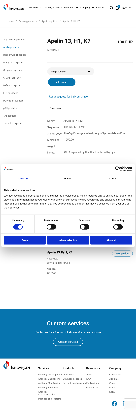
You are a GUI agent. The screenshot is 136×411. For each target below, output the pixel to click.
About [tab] (112, 178)
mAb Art (100, 7)
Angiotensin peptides (14, 39)
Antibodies (68, 374)
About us (114, 378)
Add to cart (62, 82)
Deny (25, 240)
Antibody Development (50, 374)
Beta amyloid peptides (14, 54)
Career (113, 383)
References (92, 387)
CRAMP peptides (12, 77)
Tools (89, 374)
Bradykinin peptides (13, 62)
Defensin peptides (12, 85)
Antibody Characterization (46, 393)
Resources (69, 7)
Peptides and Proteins (49, 398)
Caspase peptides (12, 70)
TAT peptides (9, 115)
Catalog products (53, 7)
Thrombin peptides (13, 123)
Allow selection (68, 240)
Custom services (68, 341)
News (112, 387)
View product (122, 253)
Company (85, 7)
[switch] (51, 227)
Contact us (115, 374)
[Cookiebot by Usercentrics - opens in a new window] (117, 168)
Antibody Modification (49, 383)
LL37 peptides (10, 93)
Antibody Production (48, 387)
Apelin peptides (11, 47)
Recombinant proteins (74, 383)
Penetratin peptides (13, 100)
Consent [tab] (24, 178)
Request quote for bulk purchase (68, 96)
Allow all (111, 240)
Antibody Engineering (49, 378)
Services (33, 7)
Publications (92, 383)
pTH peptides (10, 108)
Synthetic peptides (72, 378)
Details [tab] (68, 178)
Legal (112, 391)
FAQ (88, 378)
